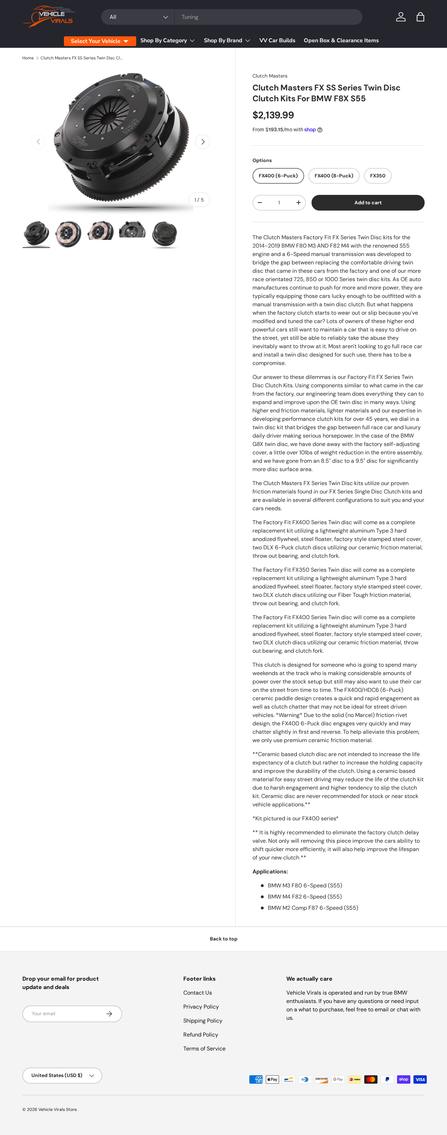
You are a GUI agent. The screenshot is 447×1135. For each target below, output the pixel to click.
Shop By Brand (223, 40)
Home (28, 58)
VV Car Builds (277, 40)
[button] (420, 16)
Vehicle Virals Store (58, 1109)
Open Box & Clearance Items (341, 40)
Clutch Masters (269, 76)
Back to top (223, 939)
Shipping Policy (202, 1020)
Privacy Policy (201, 1006)
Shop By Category (163, 40)
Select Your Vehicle (95, 41)
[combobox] (231, 17)
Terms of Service (204, 1048)
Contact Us (197, 992)
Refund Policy (200, 1034)
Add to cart (368, 202)
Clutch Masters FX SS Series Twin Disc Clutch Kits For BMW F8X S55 (82, 58)
